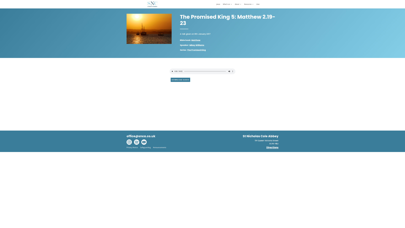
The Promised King (196, 50)
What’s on (226, 4)
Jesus (218, 4)
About (237, 4)
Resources (248, 4)
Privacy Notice (132, 147)
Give (257, 4)
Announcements (159, 147)
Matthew (195, 40)
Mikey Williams (196, 45)
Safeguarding (145, 147)
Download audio (180, 80)
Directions (272, 147)
